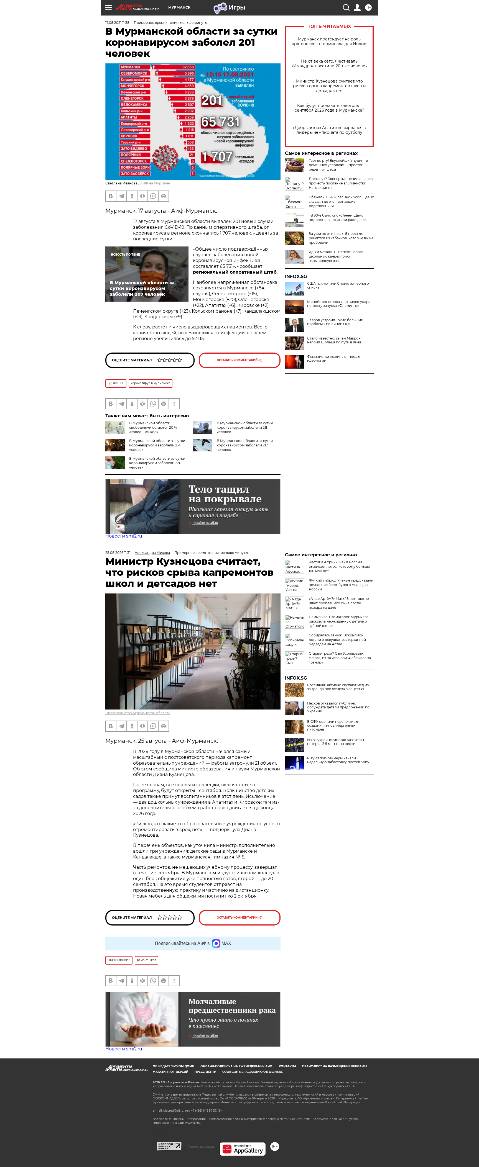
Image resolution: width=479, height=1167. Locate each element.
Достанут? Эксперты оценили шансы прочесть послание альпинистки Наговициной (341, 183)
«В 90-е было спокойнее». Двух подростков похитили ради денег (338, 217)
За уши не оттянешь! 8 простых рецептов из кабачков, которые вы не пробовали (341, 238)
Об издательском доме (173, 1066)
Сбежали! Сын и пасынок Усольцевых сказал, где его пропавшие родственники (341, 201)
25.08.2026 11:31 (117, 553)
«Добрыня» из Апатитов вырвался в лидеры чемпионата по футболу (329, 130)
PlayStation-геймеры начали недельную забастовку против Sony (338, 760)
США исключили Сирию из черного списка (338, 285)
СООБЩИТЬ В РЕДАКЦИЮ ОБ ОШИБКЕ (252, 1072)
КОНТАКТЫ (287, 1066)
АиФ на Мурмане (155, 183)
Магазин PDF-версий (170, 1072)
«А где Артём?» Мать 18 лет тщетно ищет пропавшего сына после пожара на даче (339, 603)
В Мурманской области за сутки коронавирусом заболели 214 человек (157, 445)
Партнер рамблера (200, 1146)
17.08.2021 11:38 (117, 22)
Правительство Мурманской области (137, 713)
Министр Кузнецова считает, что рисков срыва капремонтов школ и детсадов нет (329, 86)
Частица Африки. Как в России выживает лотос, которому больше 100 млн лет (339, 566)
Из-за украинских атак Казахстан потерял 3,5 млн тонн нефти (335, 742)
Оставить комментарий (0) (240, 360)
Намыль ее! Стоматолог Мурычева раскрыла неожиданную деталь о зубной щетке (338, 621)
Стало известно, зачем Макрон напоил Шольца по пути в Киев (334, 340)
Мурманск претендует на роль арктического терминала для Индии (329, 41)
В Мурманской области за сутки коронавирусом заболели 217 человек (245, 445)
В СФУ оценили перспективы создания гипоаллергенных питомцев (332, 725)
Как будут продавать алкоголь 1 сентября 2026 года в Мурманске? (329, 108)
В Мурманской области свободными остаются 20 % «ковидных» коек (153, 427)
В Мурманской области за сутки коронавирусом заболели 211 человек (245, 427)
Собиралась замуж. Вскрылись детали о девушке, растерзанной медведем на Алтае (337, 639)
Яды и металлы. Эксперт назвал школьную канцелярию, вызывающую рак (336, 256)
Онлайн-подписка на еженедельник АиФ (236, 1066)
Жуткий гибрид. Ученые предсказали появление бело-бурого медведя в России (341, 584)
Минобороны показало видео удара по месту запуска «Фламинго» (338, 304)
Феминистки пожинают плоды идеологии (333, 359)
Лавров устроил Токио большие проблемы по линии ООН (335, 322)
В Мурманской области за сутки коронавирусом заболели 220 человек (157, 462)
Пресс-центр (205, 1072)
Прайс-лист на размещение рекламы (334, 1066)
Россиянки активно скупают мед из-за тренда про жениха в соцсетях (338, 687)
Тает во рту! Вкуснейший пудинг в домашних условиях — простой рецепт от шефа (338, 164)
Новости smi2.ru (123, 536)
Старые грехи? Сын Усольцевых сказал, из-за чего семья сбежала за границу (340, 657)
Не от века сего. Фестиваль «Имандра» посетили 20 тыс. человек (329, 63)
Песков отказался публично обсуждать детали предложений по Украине (338, 707)
